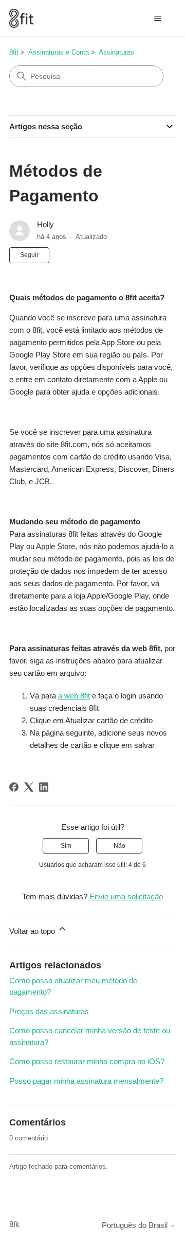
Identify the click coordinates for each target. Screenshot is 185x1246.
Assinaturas (116, 52)
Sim (66, 845)
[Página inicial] (21, 18)
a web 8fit (74, 695)
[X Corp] (28, 787)
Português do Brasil (136, 1225)
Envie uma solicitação (126, 896)
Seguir (29, 255)
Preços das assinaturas (49, 1011)
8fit (13, 52)
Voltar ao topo (33, 931)
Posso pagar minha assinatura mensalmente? (86, 1081)
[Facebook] (13, 787)
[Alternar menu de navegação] (157, 18)
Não (119, 845)
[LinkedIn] (43, 787)
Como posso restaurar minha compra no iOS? (86, 1061)
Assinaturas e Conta (58, 52)
